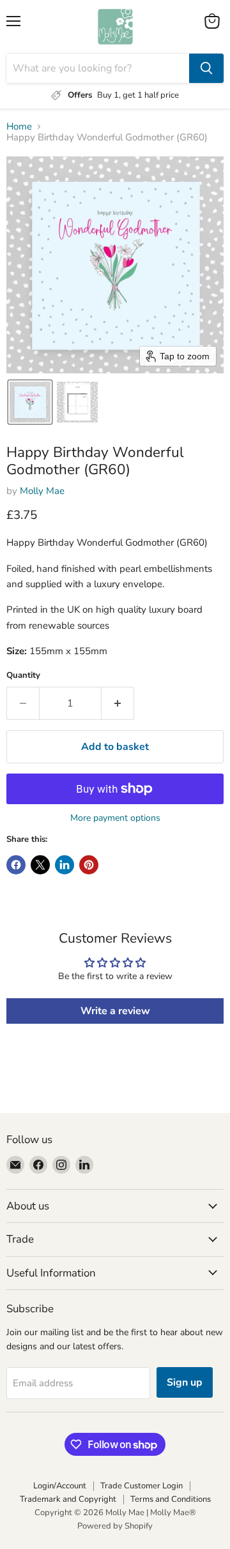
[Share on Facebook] (16, 864)
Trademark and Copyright (68, 1499)
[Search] (206, 68)
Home (19, 126)
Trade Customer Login (141, 1486)
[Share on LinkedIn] (64, 864)
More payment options (115, 818)
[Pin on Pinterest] (88, 864)
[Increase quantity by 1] (118, 703)
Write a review (115, 1011)
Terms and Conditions (170, 1499)
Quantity (23, 675)
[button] (30, 402)
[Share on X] (40, 864)
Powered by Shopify (115, 1526)
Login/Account (59, 1486)
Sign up (185, 1382)
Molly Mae (42, 490)
